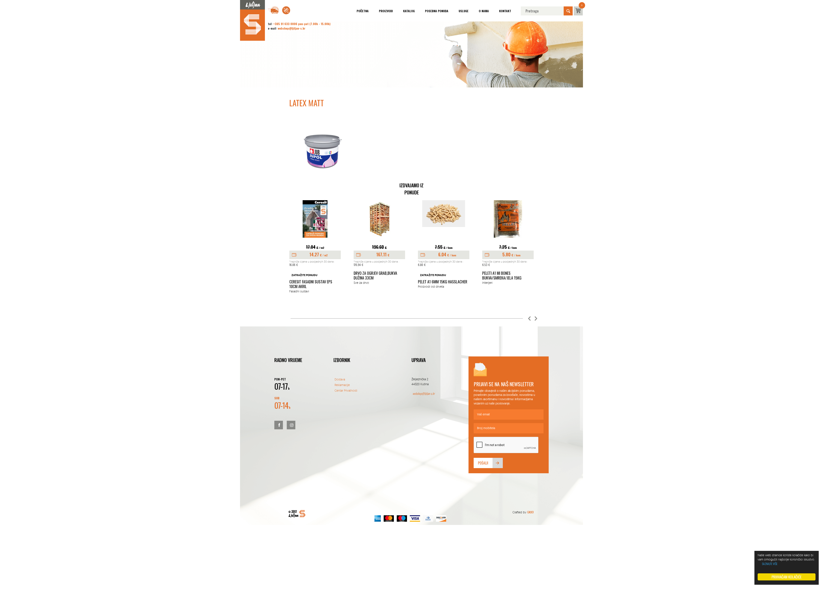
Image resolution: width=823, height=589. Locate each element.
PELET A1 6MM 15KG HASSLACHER (442, 281)
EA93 (530, 512)
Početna (363, 11)
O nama (484, 11)
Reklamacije (342, 385)
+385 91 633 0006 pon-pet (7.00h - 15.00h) (301, 23)
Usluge (464, 11)
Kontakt (505, 11)
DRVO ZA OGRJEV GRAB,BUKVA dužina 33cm (375, 275)
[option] (315, 247)
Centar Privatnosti (346, 390)
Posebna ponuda (436, 11)
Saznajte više (769, 563)
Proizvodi (386, 11)
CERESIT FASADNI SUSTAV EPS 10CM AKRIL (310, 284)
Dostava (340, 379)
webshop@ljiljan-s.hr (291, 28)
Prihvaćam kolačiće (787, 577)
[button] (529, 318)
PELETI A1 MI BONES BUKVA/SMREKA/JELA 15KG (501, 275)
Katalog (409, 11)
